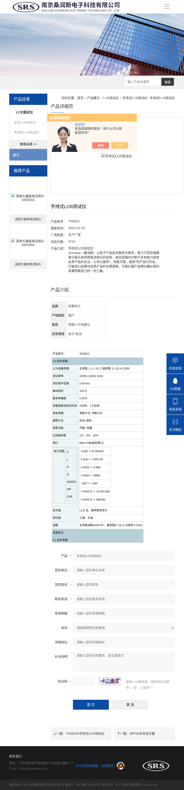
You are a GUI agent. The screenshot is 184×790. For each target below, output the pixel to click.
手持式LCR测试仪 (26, 132)
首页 (80, 98)
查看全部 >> (28, 144)
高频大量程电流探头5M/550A (28, 220)
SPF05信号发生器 (142, 733)
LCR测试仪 (111, 98)
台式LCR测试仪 (25, 122)
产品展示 (93, 98)
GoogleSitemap (149, 784)
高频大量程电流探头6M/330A (28, 265)
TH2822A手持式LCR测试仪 (85, 733)
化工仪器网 (122, 784)
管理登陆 (134, 784)
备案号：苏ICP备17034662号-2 (83, 784)
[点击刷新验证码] (110, 681)
